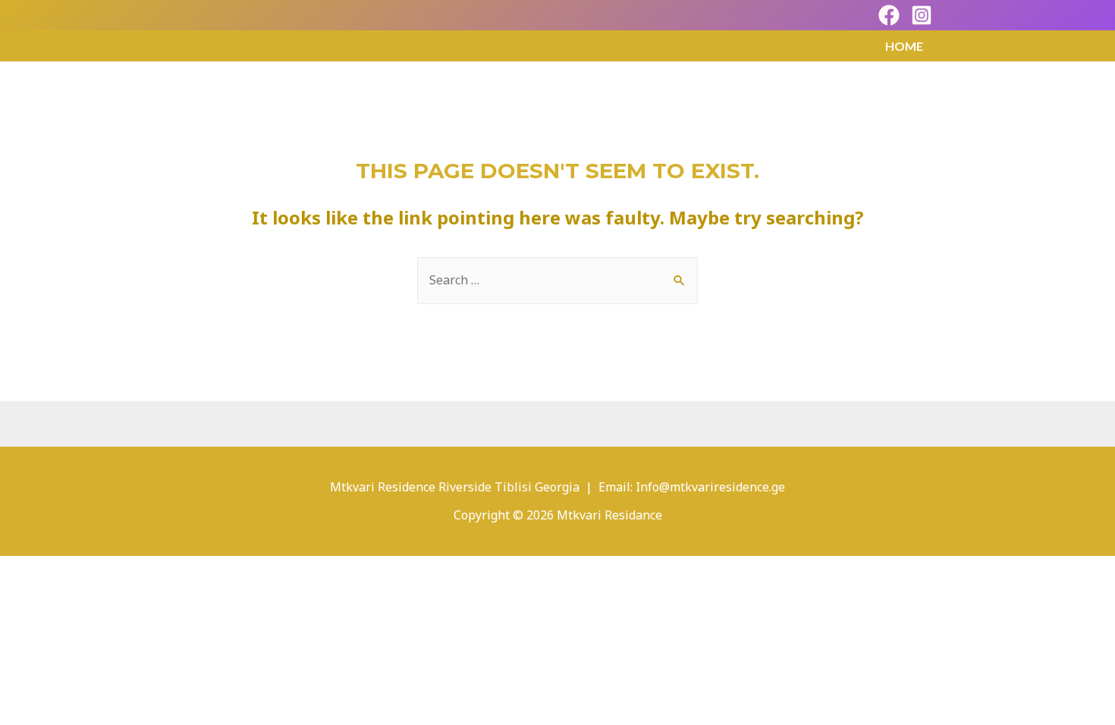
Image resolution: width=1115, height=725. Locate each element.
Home (904, 46)
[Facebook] (889, 15)
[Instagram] (921, 15)
